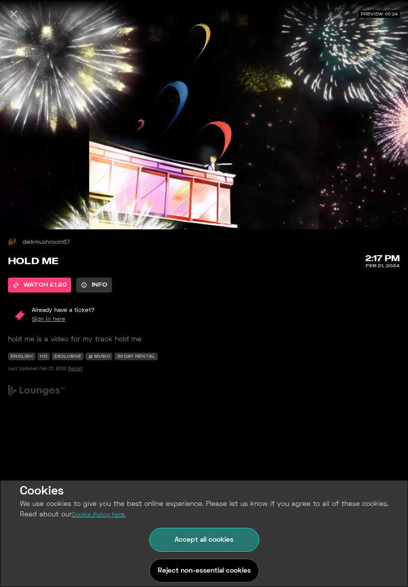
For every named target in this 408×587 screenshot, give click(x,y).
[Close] (14, 14)
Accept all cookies (204, 540)
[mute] (18, 211)
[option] (39, 285)
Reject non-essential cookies (204, 571)
